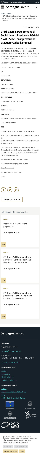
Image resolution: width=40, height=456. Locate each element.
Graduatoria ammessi (7, 168)
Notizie (9, 13)
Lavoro (17, 6)
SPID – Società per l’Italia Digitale (13, 398)
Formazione (5, 374)
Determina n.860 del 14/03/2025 (11, 172)
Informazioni (7, 447)
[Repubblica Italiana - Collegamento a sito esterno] (30, 405)
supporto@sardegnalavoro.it (11, 351)
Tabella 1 (3, 176)
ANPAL (4, 388)
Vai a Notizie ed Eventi (12, 200)
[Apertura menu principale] (3, 6)
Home (3, 13)
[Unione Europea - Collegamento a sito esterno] (10, 405)
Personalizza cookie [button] (21, 447)
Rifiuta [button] (22, 451)
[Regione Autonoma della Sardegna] (2, 2)
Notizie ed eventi (7, 377)
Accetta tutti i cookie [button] (10, 451)
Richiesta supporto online (10, 362)
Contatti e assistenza (9, 380)
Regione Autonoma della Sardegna (14, 2)
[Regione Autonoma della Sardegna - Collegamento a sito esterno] (10, 414)
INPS (3, 395)
